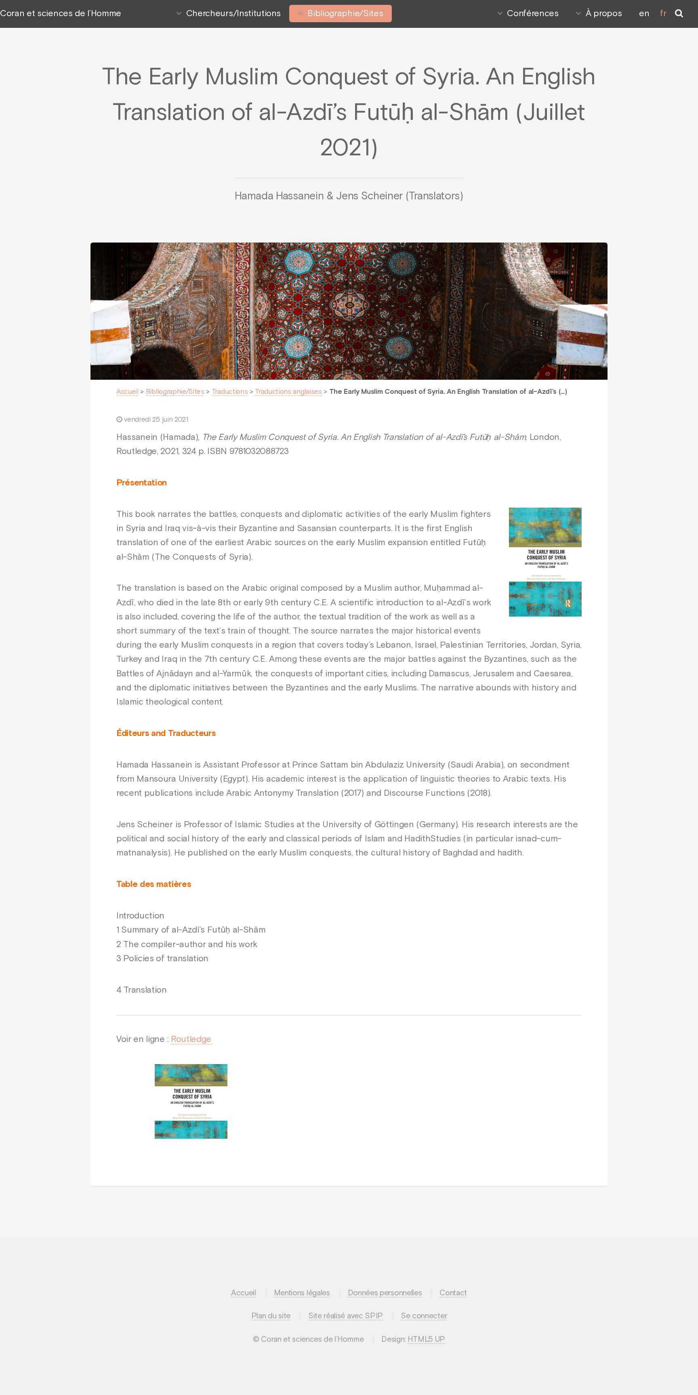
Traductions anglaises (288, 392)
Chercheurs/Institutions (233, 13)
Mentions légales (302, 1293)
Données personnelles (385, 1293)
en (644, 13)
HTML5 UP (426, 1339)
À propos (604, 13)
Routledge (191, 1039)
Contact (453, 1293)
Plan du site (270, 1316)
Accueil (127, 392)
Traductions (230, 392)
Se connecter (424, 1316)
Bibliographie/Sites (345, 13)
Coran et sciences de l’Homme (60, 13)
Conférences (532, 13)
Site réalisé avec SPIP (345, 1316)
